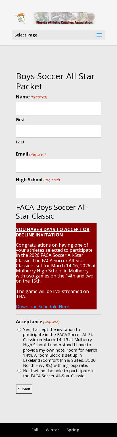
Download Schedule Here (42, 306)
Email (31, 154)
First (20, 119)
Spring (72, 429)
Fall (35, 429)
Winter (52, 429)
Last (20, 141)
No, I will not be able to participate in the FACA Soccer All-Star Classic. (59, 373)
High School (38, 179)
